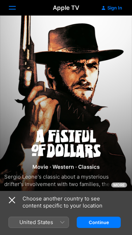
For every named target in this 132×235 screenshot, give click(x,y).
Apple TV (66, 7)
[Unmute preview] (113, 29)
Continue (99, 222)
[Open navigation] (16, 8)
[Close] (12, 200)
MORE (119, 185)
